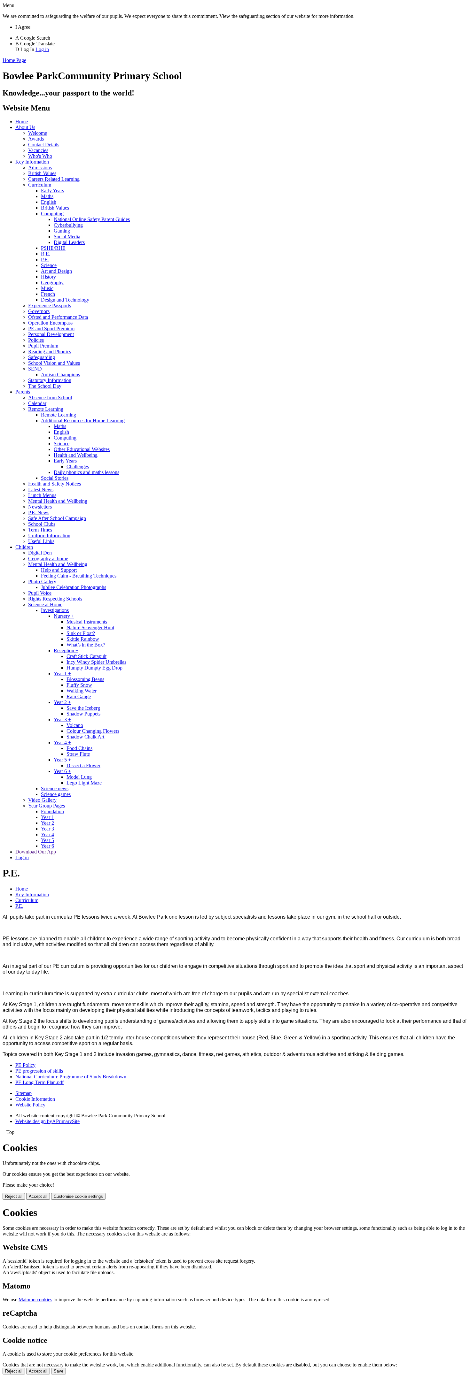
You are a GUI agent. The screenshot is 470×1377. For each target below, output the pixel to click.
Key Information (32, 161)
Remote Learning (45, 409)
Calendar (37, 403)
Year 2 (47, 823)
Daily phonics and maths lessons (86, 472)
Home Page (14, 60)
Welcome (37, 133)
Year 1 (47, 817)
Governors (39, 311)
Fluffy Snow (79, 685)
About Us (25, 127)
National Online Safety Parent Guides (92, 219)
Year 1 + (62, 673)
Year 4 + (62, 742)
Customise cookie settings (78, 1196)
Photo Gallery (42, 581)
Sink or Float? (81, 633)
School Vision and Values (54, 363)
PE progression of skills (39, 1071)
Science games (56, 794)
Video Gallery (42, 800)
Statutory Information (49, 380)
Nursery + (64, 616)
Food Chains (79, 748)
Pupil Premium (43, 345)
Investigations (55, 610)
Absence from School (50, 397)
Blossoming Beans (85, 679)
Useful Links (41, 541)
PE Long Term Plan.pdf (39, 1082)
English (48, 202)
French (48, 294)
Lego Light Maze (84, 782)
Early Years (52, 190)
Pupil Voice (39, 593)
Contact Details (43, 144)
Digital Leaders (69, 242)
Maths (47, 196)
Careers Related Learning (54, 179)
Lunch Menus (42, 495)
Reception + (66, 650)
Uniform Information (49, 535)
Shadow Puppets (83, 713)
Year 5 (47, 840)
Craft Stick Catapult (86, 656)
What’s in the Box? (86, 644)
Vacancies (38, 150)
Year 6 (47, 846)
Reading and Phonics (49, 351)
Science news (54, 788)
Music (47, 288)
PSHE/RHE (53, 248)
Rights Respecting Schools (55, 598)
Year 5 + (62, 759)
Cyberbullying (68, 225)
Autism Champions (60, 374)
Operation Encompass (50, 322)
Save (58, 1371)
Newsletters (40, 506)
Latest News (40, 489)
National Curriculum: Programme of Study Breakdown (70, 1076)
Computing (52, 213)
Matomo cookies (35, 1299)
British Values (42, 173)
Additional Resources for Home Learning (83, 420)
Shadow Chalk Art (85, 736)
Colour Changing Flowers (93, 731)
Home (21, 121)
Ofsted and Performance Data (58, 317)
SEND (35, 368)
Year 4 (47, 834)
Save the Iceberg (83, 708)
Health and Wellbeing (76, 455)
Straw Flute (78, 754)
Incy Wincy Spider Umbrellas (96, 662)
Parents (22, 391)
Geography (52, 282)
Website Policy (30, 1104)
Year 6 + (62, 771)
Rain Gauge (79, 696)
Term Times (40, 529)
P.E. (45, 259)
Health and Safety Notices (54, 483)
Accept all (38, 1196)
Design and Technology (65, 299)
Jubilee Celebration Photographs (73, 587)
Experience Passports (49, 305)
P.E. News (38, 512)
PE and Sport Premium (51, 328)
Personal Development (51, 334)
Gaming (62, 230)
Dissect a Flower (83, 765)
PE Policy (25, 1065)
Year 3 (47, 828)
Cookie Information (35, 1099)
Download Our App (35, 851)
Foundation (52, 811)
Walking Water (82, 690)
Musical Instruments (87, 621)
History (48, 276)
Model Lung (79, 777)
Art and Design (56, 271)
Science (49, 265)
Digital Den (40, 552)
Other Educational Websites (82, 449)
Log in (42, 49)
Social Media (67, 236)
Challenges (78, 466)
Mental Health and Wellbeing (57, 501)
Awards (36, 139)
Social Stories (54, 478)
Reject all (13, 1196)
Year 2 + (62, 702)
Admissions (40, 167)
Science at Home (45, 604)
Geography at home (48, 558)
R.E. (45, 253)
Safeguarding (41, 357)
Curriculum (39, 184)
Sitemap (23, 1093)
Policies (36, 340)
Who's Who (40, 156)
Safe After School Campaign (57, 518)
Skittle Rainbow (83, 639)
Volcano (75, 725)
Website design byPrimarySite (47, 1121)
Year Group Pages (46, 805)
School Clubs (41, 524)
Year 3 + (62, 719)
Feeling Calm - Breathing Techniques (78, 575)
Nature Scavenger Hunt (90, 627)
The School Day (44, 386)
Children (24, 547)
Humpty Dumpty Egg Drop (94, 667)
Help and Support (59, 570)
